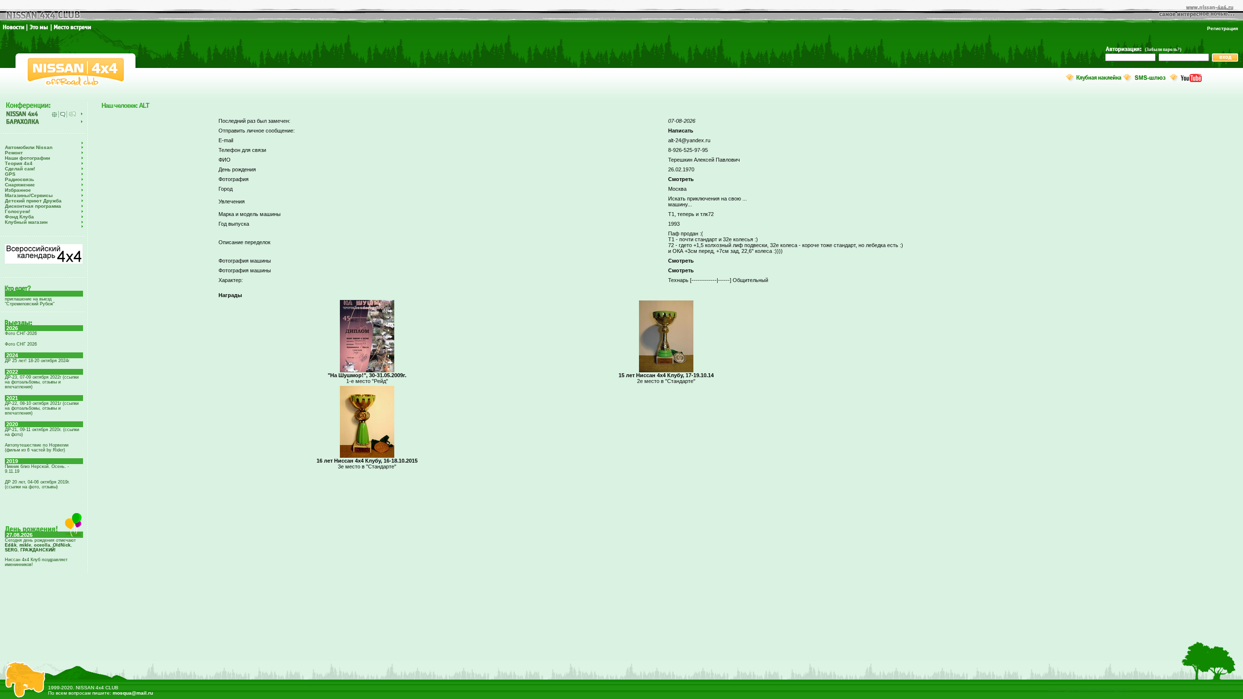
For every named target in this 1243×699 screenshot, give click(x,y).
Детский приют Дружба (33, 200)
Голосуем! (17, 211)
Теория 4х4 (19, 163)
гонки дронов (1115, 689)
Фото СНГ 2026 (21, 344)
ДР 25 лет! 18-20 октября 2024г (37, 360)
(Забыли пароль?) (1163, 49)
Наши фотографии (27, 158)
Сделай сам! (20, 168)
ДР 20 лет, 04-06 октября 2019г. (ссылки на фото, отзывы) (37, 484)
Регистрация (1222, 28)
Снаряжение (20, 184)
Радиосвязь (19, 179)
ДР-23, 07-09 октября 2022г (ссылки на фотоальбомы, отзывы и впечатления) (42, 382)
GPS (10, 174)
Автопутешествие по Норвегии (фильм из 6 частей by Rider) (36, 447)
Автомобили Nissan (28, 147)
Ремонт (14, 152)
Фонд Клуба (19, 216)
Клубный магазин (26, 222)
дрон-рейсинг (1081, 689)
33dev (1056, 689)
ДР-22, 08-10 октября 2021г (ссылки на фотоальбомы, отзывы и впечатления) (42, 408)
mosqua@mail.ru (133, 693)
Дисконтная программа (33, 206)
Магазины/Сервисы (29, 195)
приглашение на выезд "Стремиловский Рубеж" (29, 301)
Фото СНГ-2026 (21, 333)
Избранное (18, 190)
